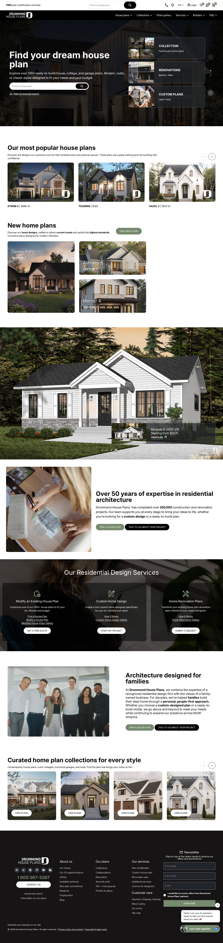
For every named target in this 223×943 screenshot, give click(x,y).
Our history (65, 868)
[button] (211, 93)
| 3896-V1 (19, 206)
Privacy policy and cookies (71, 929)
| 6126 (88, 206)
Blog (62, 899)
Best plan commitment (71, 886)
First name (170, 866)
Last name (170, 875)
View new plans (129, 231)
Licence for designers (143, 886)
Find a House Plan (37, 616)
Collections (143, 15)
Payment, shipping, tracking (146, 899)
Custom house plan (142, 872)
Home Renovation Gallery (185, 619)
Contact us (34, 884)
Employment (66, 895)
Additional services (141, 881)
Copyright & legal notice (96, 929)
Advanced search (33, 893)
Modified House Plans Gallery (37, 623)
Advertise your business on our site (24, 925)
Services (181, 15)
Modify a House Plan (37, 619)
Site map (136, 912)
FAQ (211, 15)
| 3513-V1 (159, 206)
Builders (197, 15)
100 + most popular (106, 886)
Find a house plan (110, 527)
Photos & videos (104, 890)
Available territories (69, 881)
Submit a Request (185, 630)
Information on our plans (33, 898)
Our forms (137, 908)
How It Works (111, 616)
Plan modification (140, 868)
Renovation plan (140, 877)
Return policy (138, 903)
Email (168, 885)
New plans (101, 877)
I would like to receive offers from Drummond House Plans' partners (189, 894)
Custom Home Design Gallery (111, 619)
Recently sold (103, 881)
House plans (122, 15)
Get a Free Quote (37, 630)
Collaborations (103, 872)
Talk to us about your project (147, 527)
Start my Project (111, 630)
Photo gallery (164, 15)
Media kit (64, 890)
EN (180, 5)
